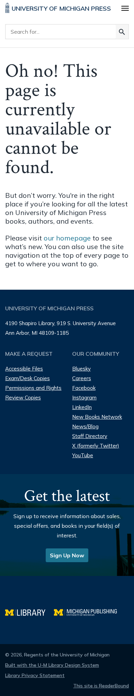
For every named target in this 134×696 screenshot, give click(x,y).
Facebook (84, 388)
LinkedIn (82, 407)
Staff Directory (89, 436)
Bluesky (81, 368)
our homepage (67, 238)
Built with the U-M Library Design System (52, 665)
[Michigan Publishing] (89, 611)
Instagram (84, 397)
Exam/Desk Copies (27, 378)
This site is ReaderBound (101, 686)
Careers (81, 378)
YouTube (82, 455)
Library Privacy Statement (35, 675)
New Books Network (97, 417)
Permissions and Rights (33, 388)
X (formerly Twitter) (95, 445)
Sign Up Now (67, 555)
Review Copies (23, 397)
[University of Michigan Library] (29, 611)
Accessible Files (24, 368)
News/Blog (85, 426)
